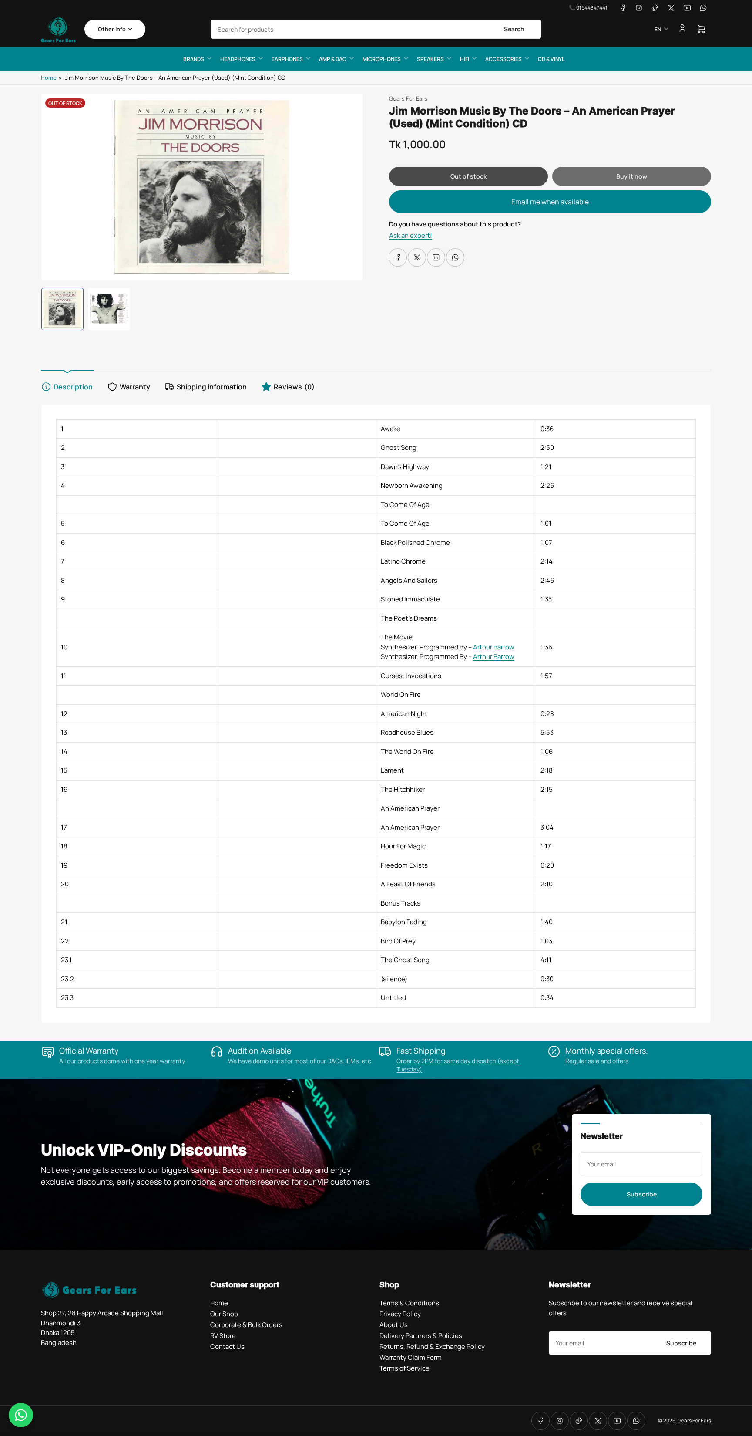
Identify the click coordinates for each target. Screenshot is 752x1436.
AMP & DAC (332, 59)
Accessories (503, 59)
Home (49, 77)
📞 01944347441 (588, 7)
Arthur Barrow (493, 647)
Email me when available (550, 201)
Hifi (464, 59)
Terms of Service (404, 1368)
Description (73, 387)
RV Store (223, 1335)
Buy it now (631, 176)
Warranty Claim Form (410, 1357)
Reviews (294, 387)
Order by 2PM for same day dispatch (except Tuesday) (457, 1065)
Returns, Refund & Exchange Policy (432, 1346)
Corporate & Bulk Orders (246, 1324)
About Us (393, 1324)
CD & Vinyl (551, 59)
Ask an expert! (410, 235)
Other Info (112, 29)
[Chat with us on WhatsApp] (21, 1415)
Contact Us (227, 1346)
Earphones (287, 59)
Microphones (382, 59)
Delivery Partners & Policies (420, 1335)
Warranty (135, 387)
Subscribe (642, 1194)
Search (514, 29)
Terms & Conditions (409, 1303)
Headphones (237, 59)
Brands (193, 59)
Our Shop (224, 1313)
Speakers (430, 59)
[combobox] (376, 29)
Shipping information (212, 387)
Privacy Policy (400, 1313)
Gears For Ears (408, 98)
